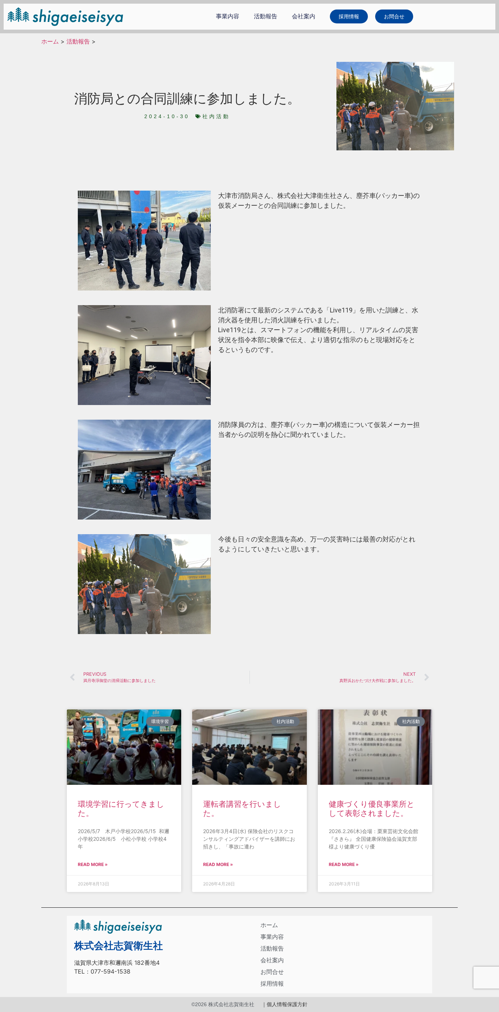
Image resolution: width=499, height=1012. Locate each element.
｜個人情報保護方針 (285, 1004)
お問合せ (272, 972)
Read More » (93, 864)
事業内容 (227, 16)
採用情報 (272, 984)
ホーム (50, 41)
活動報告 (265, 16)
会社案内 (303, 16)
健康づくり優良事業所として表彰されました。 (372, 808)
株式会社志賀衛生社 (118, 946)
